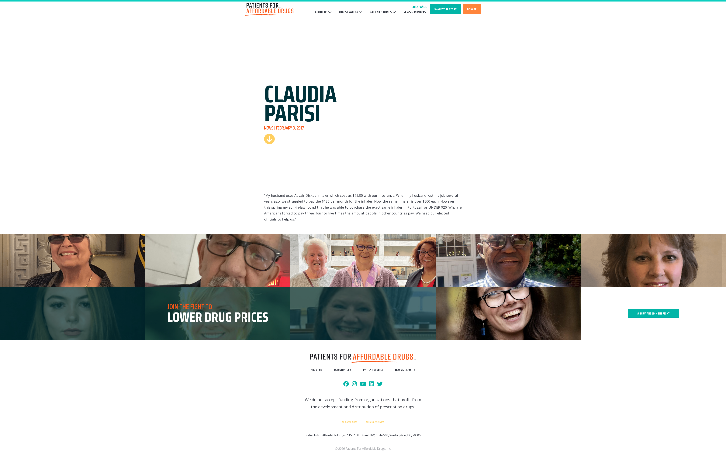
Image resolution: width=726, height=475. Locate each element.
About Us (321, 12)
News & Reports (414, 12)
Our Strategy (348, 12)
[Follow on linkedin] (371, 384)
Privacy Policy (349, 422)
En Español (419, 6)
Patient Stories (381, 12)
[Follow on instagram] (354, 384)
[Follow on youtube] (363, 384)
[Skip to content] (269, 139)
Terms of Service (375, 422)
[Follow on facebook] (346, 384)
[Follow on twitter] (379, 384)
